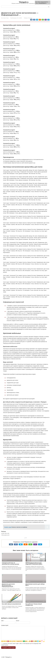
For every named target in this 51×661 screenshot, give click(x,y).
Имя (2, 620)
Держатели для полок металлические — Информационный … (8, 585)
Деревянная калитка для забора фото (35, 584)
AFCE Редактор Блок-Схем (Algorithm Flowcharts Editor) (34, 563)
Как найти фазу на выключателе (11, 604)
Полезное (30, 18)
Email (18, 620)
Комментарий (4, 625)
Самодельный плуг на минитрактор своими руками (10, 563)
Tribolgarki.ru (23, 2)
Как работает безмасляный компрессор (34, 604)
